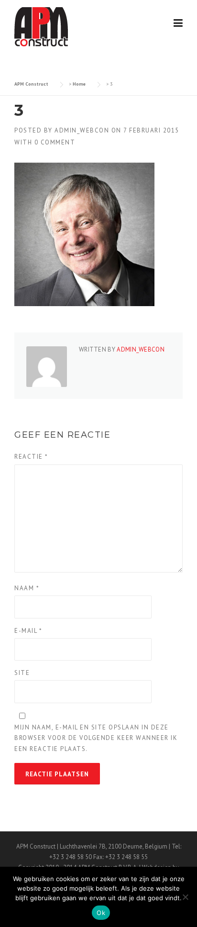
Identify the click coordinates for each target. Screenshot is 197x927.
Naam (26, 588)
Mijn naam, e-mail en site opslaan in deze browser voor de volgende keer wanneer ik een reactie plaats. (95, 737)
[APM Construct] (41, 26)
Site (22, 673)
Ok (101, 912)
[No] (185, 897)
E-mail (28, 631)
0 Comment (55, 142)
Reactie (31, 456)
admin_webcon (82, 130)
